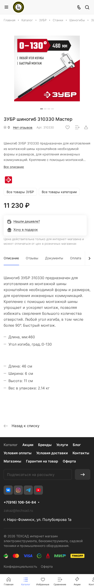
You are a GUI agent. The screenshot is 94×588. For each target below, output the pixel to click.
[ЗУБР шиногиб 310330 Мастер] (47, 68)
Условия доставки (52, 453)
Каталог (11, 445)
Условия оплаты (17, 453)
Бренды (45, 445)
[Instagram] (18, 490)
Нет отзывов (22, 127)
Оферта (69, 461)
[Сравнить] (77, 127)
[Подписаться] (82, 474)
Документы (54, 258)
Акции (27, 445)
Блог (77, 445)
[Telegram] (28, 490)
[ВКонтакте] (8, 490)
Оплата (75, 258)
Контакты (81, 453)
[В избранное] (67, 127)
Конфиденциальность (20, 566)
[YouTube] (38, 490)
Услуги (62, 445)
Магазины (12, 461)
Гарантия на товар (42, 461)
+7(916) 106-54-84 (20, 502)
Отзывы (32, 258)
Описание (11, 258)
